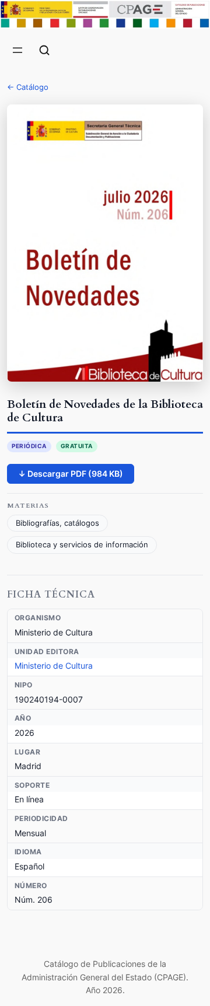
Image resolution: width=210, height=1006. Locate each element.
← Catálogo (27, 87)
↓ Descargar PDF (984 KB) (70, 473)
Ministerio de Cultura (54, 665)
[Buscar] (44, 50)
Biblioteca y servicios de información (82, 544)
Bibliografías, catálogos (57, 523)
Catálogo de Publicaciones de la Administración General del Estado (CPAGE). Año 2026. (105, 977)
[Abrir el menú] (17, 50)
